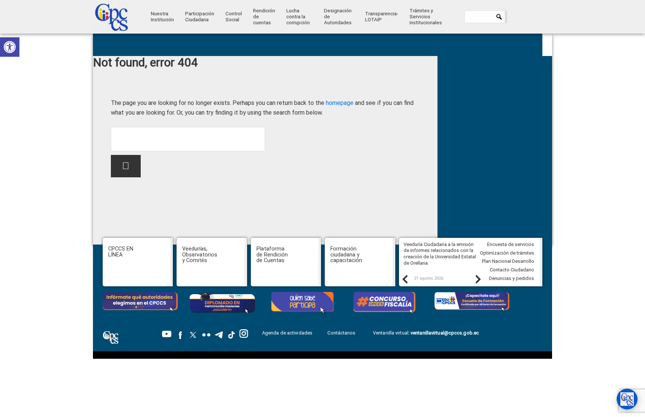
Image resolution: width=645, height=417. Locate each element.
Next (477, 278)
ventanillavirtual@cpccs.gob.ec (445, 333)
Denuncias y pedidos (511, 278)
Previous (404, 278)
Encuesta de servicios (510, 244)
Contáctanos (341, 333)
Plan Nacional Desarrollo (508, 261)
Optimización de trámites (507, 253)
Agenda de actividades (287, 333)
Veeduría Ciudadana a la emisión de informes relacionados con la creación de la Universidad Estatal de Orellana (439, 254)
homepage (339, 102)
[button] (9, 47)
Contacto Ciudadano (512, 270)
